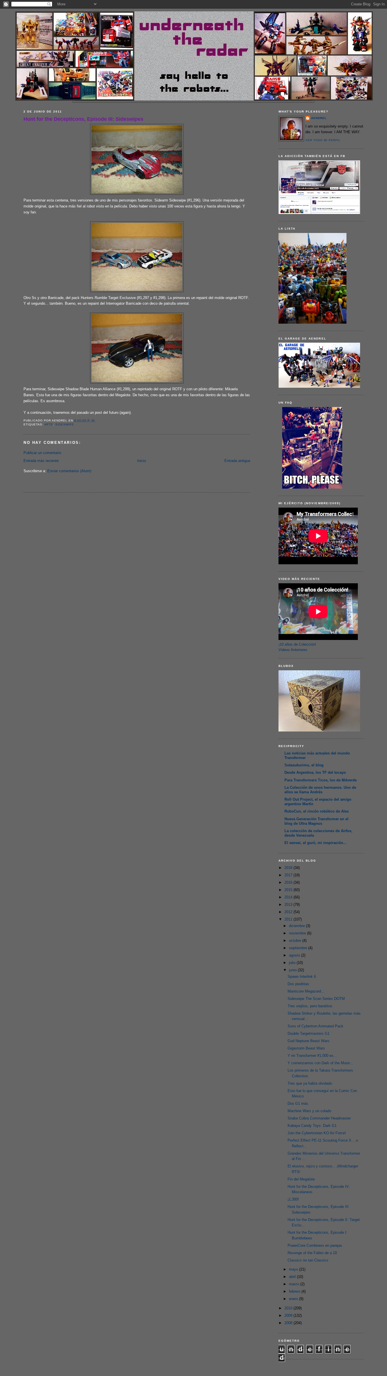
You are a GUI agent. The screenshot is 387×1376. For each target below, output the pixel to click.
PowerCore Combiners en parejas (315, 1245)
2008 (289, 1323)
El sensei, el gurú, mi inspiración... (315, 843)
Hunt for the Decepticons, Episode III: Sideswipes (83, 119)
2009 (289, 1315)
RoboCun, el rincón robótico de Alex (316, 811)
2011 (289, 919)
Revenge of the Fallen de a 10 (312, 1253)
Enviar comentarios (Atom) (69, 471)
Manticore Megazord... (306, 991)
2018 (289, 868)
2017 (289, 875)
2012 (289, 912)
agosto (295, 955)
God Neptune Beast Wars (308, 1041)
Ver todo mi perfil (323, 140)
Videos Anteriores (292, 650)
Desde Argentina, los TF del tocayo (315, 772)
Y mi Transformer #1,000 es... (312, 1055)
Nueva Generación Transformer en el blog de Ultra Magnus (316, 821)
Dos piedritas (298, 984)
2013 (289, 904)
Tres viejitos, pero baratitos (310, 1006)
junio (293, 970)
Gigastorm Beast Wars (306, 1048)
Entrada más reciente (41, 461)
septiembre (298, 948)
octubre (295, 940)
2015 (289, 890)
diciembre (297, 926)
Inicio (141, 461)
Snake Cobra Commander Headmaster (319, 1118)
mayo (294, 1269)
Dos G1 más (298, 1103)
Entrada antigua (237, 461)
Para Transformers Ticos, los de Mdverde (320, 780)
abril (293, 1277)
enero (294, 1299)
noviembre (298, 933)
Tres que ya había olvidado (310, 1083)
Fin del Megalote (301, 1179)
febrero (295, 1291)
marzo (294, 1284)
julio (293, 963)
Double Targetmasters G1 (308, 1033)
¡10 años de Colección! (297, 644)
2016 (289, 882)
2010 (289, 1308)
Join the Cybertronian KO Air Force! (317, 1133)
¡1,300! (293, 1199)
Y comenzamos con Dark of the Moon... (320, 1063)
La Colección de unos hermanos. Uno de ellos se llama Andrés (320, 789)
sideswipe (64, 424)
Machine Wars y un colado (309, 1111)
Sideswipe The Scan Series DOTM (316, 999)
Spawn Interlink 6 (302, 976)
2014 (289, 897)
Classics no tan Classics (308, 1260)
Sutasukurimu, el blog (304, 765)
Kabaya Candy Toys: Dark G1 (312, 1125)
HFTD (48, 424)
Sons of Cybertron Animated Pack (315, 1026)
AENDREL (319, 118)
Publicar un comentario (42, 453)
